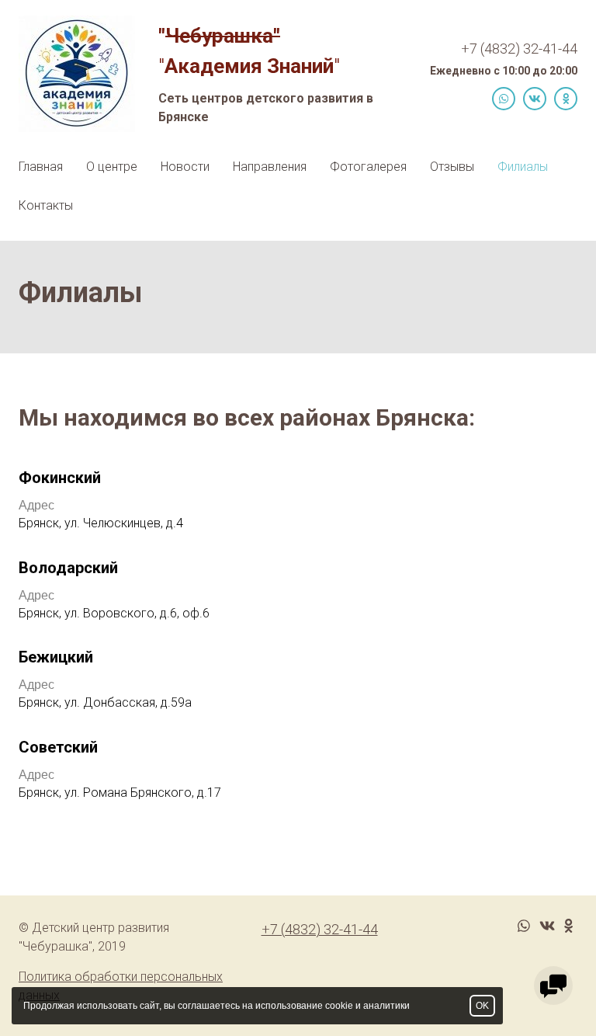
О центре (111, 166)
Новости (185, 166)
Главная (41, 166)
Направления (270, 166)
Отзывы (452, 166)
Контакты (46, 205)
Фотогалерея (368, 166)
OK (482, 1005)
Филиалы (522, 166)
